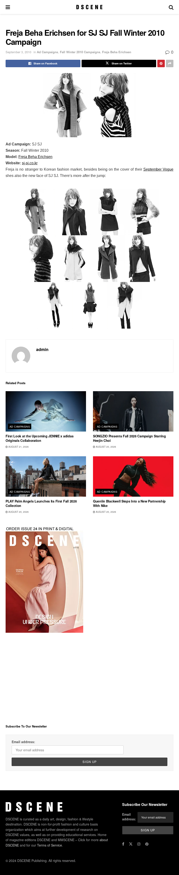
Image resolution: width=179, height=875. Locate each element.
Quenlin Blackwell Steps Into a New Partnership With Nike (129, 503)
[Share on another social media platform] (169, 63)
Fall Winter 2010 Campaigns (80, 52)
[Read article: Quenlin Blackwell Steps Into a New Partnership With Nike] (133, 476)
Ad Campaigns (47, 52)
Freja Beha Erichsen (116, 52)
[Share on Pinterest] (161, 63)
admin (42, 349)
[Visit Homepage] (89, 7)
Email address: (23, 741)
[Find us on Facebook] (123, 844)
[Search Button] (171, 7)
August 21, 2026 (18, 446)
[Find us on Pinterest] (146, 844)
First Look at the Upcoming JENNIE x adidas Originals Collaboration (39, 438)
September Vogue (158, 169)
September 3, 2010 (18, 52)
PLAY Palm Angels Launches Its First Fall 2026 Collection (41, 503)
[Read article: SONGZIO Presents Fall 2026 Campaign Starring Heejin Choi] (133, 411)
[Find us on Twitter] (131, 844)
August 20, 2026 (105, 446)
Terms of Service (49, 845)
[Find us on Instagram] (139, 844)
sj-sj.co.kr (30, 163)
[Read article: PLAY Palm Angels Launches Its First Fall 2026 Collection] (46, 476)
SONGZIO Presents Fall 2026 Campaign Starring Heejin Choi (129, 438)
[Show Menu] (8, 7)
